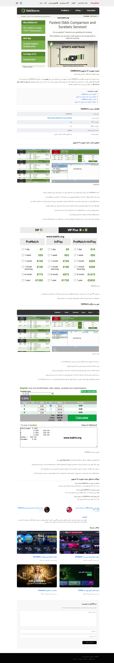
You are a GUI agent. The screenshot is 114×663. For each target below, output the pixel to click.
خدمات (74, 659)
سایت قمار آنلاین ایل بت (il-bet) (88, 590)
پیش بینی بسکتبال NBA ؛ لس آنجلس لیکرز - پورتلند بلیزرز (87, 509)
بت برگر (23, 82)
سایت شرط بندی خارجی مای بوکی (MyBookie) (30, 509)
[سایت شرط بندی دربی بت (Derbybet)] (79, 542)
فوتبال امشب (52, 3)
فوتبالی (97, 74)
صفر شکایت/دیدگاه (78, 74)
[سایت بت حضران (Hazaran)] (37, 575)
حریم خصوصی (92, 659)
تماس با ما (80, 659)
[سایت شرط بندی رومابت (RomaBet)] (37, 542)
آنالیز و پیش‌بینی (64, 3)
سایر (41, 3)
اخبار (45, 3)
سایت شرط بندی (83, 3)
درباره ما (85, 659)
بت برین (28, 82)
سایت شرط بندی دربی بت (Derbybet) (87, 557)
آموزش (73, 3)
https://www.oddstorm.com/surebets (59, 118)
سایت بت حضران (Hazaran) (47, 590)
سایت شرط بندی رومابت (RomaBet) (45, 557)
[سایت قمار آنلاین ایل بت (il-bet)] (79, 575)
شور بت (46, 79)
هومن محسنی (53, 560)
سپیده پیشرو (96, 560)
